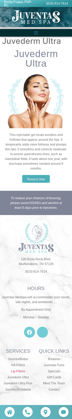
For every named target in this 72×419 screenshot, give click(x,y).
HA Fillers (18, 365)
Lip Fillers (18, 371)
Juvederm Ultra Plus (18, 383)
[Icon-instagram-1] (42, 332)
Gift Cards (54, 377)
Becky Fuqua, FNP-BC (18, 3)
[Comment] (64, 412)
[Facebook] (29, 332)
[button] (36, 33)
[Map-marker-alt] (46, 412)
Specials (54, 371)
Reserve (54, 359)
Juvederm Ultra (18, 377)
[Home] (10, 412)
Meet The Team (54, 383)
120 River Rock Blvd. (36, 259)
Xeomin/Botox (18, 359)
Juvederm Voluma (18, 389)
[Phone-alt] (28, 412)
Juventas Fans (54, 365)
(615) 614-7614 (57, 3)
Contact (54, 389)
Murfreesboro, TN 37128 (36, 264)
